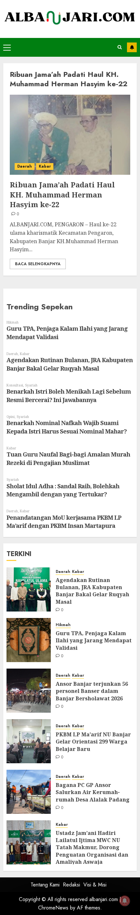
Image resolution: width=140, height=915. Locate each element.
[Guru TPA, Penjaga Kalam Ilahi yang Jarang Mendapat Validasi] (29, 640)
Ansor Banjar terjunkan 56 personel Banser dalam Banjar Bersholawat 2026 (92, 691)
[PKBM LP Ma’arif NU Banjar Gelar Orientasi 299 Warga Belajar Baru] (29, 741)
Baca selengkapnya (38, 264)
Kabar (45, 166)
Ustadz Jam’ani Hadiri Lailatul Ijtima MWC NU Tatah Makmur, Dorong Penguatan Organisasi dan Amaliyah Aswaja (92, 847)
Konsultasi (15, 385)
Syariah (31, 385)
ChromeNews (53, 907)
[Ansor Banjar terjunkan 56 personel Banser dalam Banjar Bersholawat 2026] (29, 691)
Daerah (24, 166)
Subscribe (132, 47)
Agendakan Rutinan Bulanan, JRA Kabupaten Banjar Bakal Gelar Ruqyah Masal (70, 364)
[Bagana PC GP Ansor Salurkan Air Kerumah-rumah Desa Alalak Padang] (29, 792)
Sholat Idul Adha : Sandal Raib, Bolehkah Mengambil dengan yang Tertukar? (63, 490)
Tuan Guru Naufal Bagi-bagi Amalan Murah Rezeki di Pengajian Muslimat (68, 458)
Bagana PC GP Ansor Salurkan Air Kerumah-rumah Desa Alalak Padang (93, 792)
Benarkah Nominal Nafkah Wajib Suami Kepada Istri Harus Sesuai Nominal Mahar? (67, 427)
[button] (7, 47)
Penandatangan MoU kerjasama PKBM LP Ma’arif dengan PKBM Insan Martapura (64, 522)
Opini (11, 416)
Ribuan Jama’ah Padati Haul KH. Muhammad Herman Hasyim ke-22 (62, 194)
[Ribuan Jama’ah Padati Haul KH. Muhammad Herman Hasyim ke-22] (70, 135)
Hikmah (13, 322)
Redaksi (71, 884)
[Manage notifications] (124, 901)
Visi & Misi (94, 884)
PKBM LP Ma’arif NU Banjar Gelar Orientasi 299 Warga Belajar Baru (93, 742)
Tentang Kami (45, 884)
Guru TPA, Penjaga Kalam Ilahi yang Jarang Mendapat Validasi (94, 640)
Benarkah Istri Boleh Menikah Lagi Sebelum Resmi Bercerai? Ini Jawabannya (69, 395)
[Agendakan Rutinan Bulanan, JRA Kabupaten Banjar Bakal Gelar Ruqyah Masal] (29, 589)
